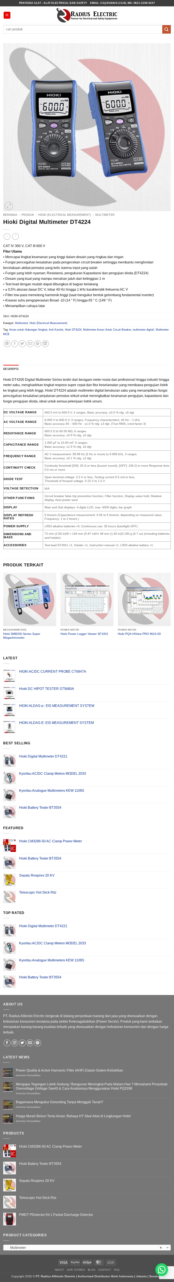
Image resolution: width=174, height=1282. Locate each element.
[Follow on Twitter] (22, 1042)
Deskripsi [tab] (11, 369)
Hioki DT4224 (73, 329)
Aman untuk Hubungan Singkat (28, 329)
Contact (104, 1269)
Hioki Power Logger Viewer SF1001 (84, 633)
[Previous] (3, 610)
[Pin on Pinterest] (37, 343)
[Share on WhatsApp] (7, 343)
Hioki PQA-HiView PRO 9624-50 (139, 633)
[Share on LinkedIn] (45, 343)
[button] (7, 15)
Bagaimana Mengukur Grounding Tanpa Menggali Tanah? (59, 1102)
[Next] (170, 610)
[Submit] (166, 29)
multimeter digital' (143, 329)
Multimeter (105, 214)
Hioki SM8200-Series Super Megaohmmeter (21, 636)
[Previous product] (15, 236)
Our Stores (76, 1269)
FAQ (116, 1269)
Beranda (10, 214)
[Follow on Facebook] (7, 1042)
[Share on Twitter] (22, 343)
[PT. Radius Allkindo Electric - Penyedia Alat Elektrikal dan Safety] (87, 15)
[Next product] (7, 236)
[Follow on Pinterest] (37, 1042)
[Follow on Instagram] (14, 1042)
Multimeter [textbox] (85, 1247)
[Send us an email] (30, 1042)
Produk (27, 214)
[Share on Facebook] (14, 343)
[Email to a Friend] (30, 343)
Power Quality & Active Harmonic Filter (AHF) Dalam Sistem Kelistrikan (69, 1070)
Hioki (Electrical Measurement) (64, 214)
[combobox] (87, 1248)
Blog (91, 1269)
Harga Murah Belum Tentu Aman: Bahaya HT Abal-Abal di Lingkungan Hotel (73, 1116)
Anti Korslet (56, 329)
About (59, 1269)
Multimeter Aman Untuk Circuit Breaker (107, 329)
